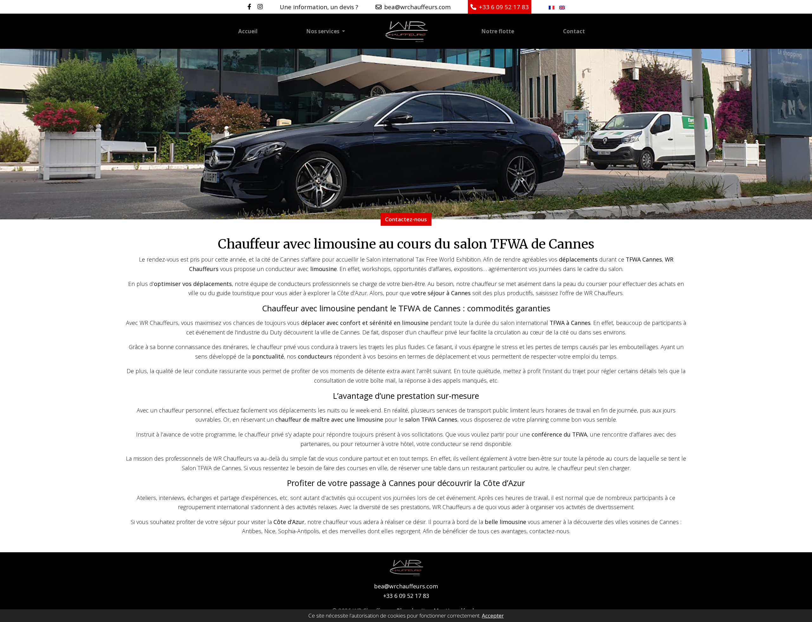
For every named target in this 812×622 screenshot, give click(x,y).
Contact (574, 31)
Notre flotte (497, 31)
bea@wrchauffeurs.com (406, 586)
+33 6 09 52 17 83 (406, 595)
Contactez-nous (406, 219)
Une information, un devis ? (319, 7)
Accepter (493, 615)
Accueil (248, 31)
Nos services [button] (323, 31)
